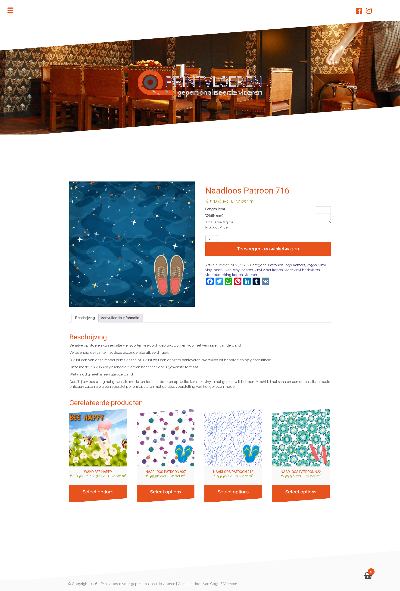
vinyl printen (243, 270)
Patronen (275, 265)
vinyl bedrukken (218, 270)
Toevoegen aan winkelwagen (268, 248)
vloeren (250, 275)
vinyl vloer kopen (269, 270)
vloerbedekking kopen (224, 275)
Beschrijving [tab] (85, 318)
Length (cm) (215, 209)
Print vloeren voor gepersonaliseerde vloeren (138, 584)
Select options (98, 491)
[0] (368, 577)
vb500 (312, 265)
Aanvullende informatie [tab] (120, 318)
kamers (299, 265)
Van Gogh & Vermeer (220, 584)
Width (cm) (214, 216)
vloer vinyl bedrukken (302, 270)
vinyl (322, 265)
